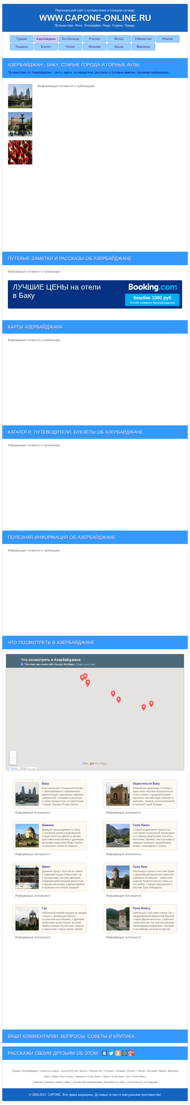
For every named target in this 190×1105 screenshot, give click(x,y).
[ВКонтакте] (104, 1053)
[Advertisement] (95, 207)
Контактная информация (87, 1082)
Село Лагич (94, 1076)
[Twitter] (111, 1053)
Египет (46, 47)
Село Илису (139, 1076)
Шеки (106, 1076)
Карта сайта (63, 1082)
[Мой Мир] (124, 1053)
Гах (128, 1076)
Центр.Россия (69, 1070)
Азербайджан (46, 39)
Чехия (70, 47)
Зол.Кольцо (70, 39)
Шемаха (80, 1076)
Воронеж (143, 47)
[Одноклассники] (118, 1053)
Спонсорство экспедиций (142, 1082)
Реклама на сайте (114, 1082)
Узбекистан (143, 39)
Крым (119, 47)
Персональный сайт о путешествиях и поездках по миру (95, 10)
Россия (94, 39)
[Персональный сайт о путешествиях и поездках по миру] (95, 17)
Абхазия (95, 47)
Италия (167, 39)
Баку (46, 1076)
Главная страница (43, 1082)
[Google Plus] (131, 1053)
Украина (22, 47)
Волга (119, 39)
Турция (21, 39)
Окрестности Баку (62, 1076)
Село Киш (118, 1076)
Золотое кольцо (49, 1070)
